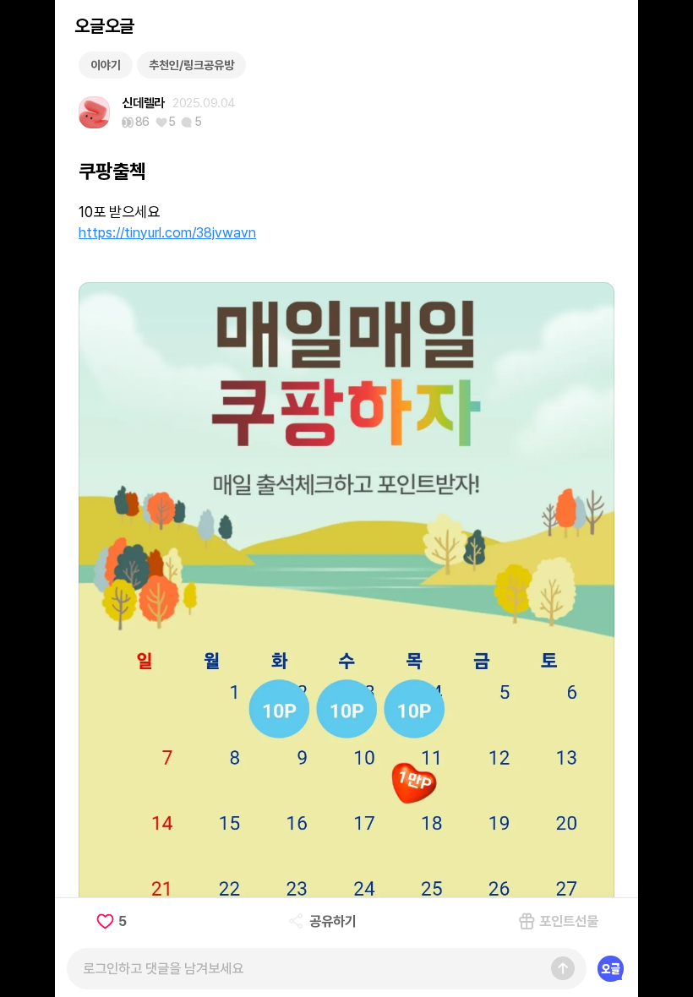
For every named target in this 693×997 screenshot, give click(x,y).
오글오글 (104, 25)
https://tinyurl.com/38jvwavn (167, 232)
